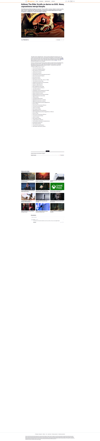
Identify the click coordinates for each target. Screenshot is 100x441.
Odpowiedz (34, 222)
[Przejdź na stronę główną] (26, 1)
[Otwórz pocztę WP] (66, 1)
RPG (56, 60)
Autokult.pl (53, 1)
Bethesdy (61, 58)
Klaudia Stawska (25, 39)
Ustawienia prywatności (61, 434)
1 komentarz (62, 155)
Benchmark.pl (41, 1)
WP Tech (37, 1)
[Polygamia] (32, 1)
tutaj (62, 57)
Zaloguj (71, 1)
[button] (68, 1)
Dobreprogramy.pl (47, 1)
